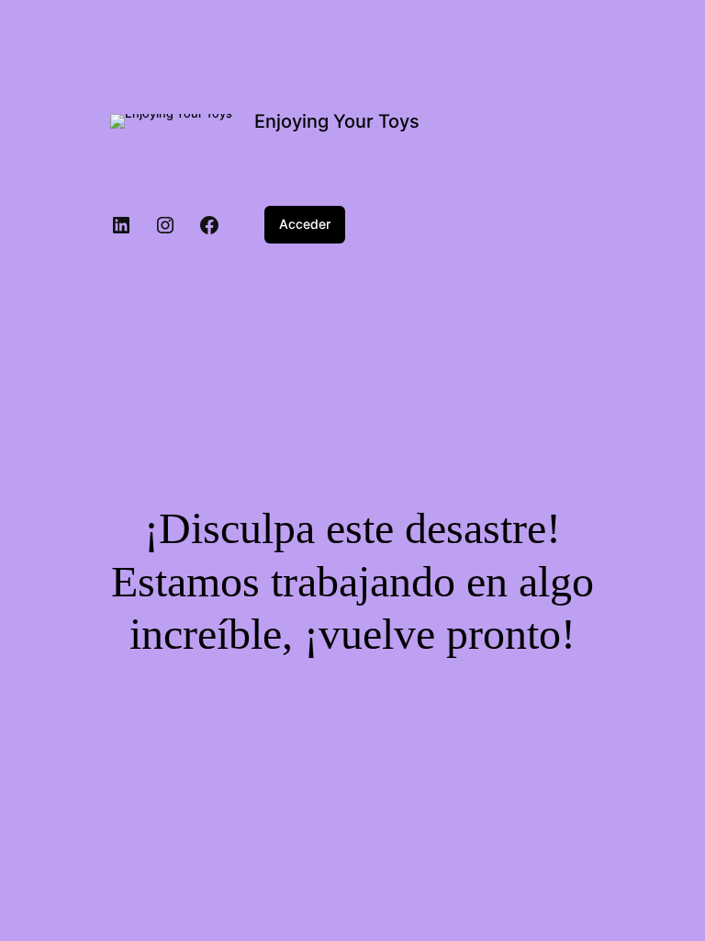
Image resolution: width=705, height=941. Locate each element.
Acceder (304, 224)
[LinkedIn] (121, 225)
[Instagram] (165, 225)
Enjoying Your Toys (337, 121)
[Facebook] (209, 225)
